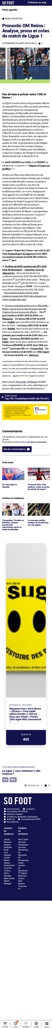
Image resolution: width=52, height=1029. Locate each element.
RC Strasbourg (23, 858)
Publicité (11, 819)
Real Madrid (21, 882)
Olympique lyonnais (23, 846)
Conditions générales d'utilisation (22, 817)
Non (13, 779)
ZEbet (5, 342)
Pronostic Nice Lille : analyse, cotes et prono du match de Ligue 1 (38, 473)
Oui (5, 779)
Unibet (11, 322)
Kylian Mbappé (7, 882)
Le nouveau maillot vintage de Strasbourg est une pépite (38, 507)
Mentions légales (15, 814)
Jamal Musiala (7, 840)
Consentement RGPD (30, 819)
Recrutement (13, 822)
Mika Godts (9, 878)
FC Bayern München (22, 874)
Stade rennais (21, 864)
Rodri (6, 850)
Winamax (7, 319)
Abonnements (13, 809)
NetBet (11, 329)
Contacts (30, 809)
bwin (5, 339)
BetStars (34, 355)
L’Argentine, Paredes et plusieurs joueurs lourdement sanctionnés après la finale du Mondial (12, 509)
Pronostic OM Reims (27, 382)
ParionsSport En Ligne (20, 254)
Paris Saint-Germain (23, 840)
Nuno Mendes (7, 874)
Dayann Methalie (8, 846)
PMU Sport (43, 352)
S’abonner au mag (37, 2)
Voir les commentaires (14, 449)
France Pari (37, 348)
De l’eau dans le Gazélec (9, 470)
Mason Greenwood (9, 864)
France (21, 878)
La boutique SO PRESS (17, 811)
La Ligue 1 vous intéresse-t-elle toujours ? (21, 772)
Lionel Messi (7, 858)
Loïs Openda (7, 853)
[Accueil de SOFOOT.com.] (8, 3)
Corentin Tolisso (8, 869)
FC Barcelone (22, 869)
